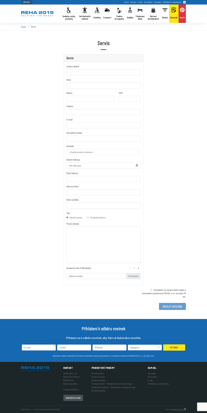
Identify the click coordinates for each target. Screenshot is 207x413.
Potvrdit (174, 347)
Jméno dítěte (72, 66)
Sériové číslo (72, 186)
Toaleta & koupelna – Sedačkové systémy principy (114, 387)
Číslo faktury (72, 173)
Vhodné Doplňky (99, 390)
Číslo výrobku (72, 199)
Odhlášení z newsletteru (172, 2)
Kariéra (133, 2)
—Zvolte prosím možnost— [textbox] (81, 152)
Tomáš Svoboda (178, 409)
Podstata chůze (98, 380)
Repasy (26, 2)
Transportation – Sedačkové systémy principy (112, 384)
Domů (126, 2)
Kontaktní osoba (74, 132)
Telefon (69, 106)
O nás (140, 2)
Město (69, 93)
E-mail (69, 119)
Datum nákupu (73, 159)
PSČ (121, 93)
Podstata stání (98, 377)
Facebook (184, 2)
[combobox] (103, 152)
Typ (68, 213)
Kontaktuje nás (73, 397)
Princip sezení (98, 373)
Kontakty (157, 2)
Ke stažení (148, 2)
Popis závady (72, 223)
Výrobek (70, 146)
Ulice (68, 79)
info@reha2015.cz (71, 389)
